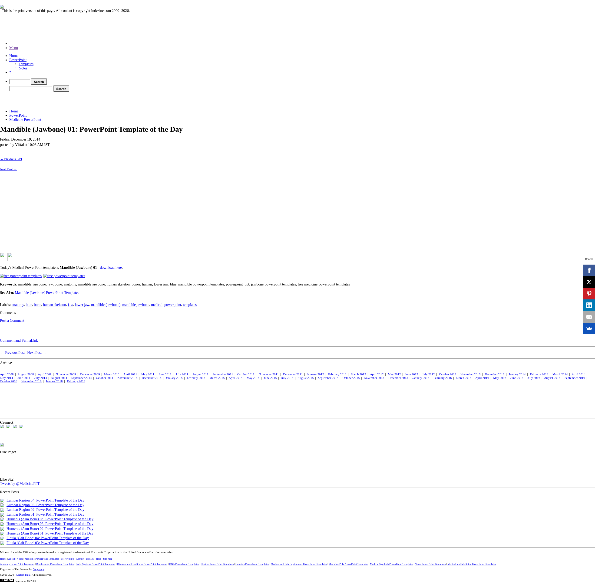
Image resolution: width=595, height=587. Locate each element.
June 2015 (270, 378)
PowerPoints (67, 558)
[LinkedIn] (589, 305)
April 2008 (7, 374)
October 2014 (104, 378)
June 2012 (411, 374)
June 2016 (516, 378)
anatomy (18, 305)
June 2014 (23, 378)
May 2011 (147, 374)
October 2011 (246, 374)
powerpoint (172, 305)
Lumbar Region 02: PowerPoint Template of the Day (45, 510)
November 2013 (470, 374)
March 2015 (217, 378)
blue (29, 305)
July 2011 (182, 374)
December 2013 (495, 374)
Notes (23, 68)
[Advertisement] (84, 99)
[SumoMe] (589, 328)
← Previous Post (11, 159)
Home (13, 56)
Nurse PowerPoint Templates (430, 564)
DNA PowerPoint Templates (184, 564)
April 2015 (235, 378)
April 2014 (578, 374)
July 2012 (428, 374)
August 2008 (26, 374)
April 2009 (45, 374)
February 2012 (337, 374)
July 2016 (534, 378)
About (11, 558)
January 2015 (174, 378)
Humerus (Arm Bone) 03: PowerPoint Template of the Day (50, 524)
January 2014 (517, 374)
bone (37, 305)
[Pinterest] (589, 293)
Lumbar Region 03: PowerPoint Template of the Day (45, 505)
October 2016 (8, 381)
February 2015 (196, 378)
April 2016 (482, 378)
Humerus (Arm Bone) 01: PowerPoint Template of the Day (50, 533)
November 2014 (127, 378)
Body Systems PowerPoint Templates (95, 564)
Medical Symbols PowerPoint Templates (391, 564)
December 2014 (152, 378)
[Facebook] (589, 270)
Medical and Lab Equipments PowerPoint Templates (299, 564)
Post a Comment (12, 320)
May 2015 (253, 378)
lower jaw (82, 305)
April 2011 (130, 374)
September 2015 (328, 378)
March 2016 (463, 378)
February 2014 (539, 374)
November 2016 (31, 381)
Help (98, 558)
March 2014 (560, 374)
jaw (70, 305)
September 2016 (575, 378)
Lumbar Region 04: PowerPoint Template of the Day (45, 500)
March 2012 (358, 374)
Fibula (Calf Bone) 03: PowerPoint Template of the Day (48, 543)
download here (111, 267)
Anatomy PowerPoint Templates (17, 564)
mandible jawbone (135, 305)
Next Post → (8, 169)
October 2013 (447, 374)
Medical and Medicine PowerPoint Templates (471, 564)
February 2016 (442, 378)
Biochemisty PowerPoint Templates (55, 564)
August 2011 (200, 374)
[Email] (589, 317)
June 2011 (165, 374)
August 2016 (552, 378)
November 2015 (374, 378)
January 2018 (54, 381)
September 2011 (223, 374)
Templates (26, 64)
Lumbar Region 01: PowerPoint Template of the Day (45, 514)
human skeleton (54, 305)
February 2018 (76, 381)
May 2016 (499, 378)
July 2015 (287, 378)
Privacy (90, 558)
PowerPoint (17, 60)
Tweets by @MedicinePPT (20, 483)
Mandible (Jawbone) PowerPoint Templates (47, 293)
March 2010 (111, 374)
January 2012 (315, 374)
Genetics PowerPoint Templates (252, 564)
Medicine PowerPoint (25, 119)
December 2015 (398, 378)
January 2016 (420, 378)
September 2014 (81, 378)
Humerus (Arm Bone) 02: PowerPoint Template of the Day (50, 529)
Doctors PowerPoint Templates (217, 564)
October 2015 (351, 378)
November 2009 (66, 374)
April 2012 (377, 374)
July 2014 (40, 378)
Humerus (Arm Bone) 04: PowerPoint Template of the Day (50, 519)
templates (190, 305)
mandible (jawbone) (105, 305)
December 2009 (90, 374)
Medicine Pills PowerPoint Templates (348, 564)
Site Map (107, 558)
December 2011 (293, 374)
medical (156, 305)
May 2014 (6, 378)
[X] (589, 282)
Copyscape (38, 569)
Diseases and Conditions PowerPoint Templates (142, 564)
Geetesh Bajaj (23, 574)
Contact (80, 558)
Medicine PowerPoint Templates (42, 558)
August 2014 (59, 378)
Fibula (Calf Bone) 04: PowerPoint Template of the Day (48, 538)
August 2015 (306, 378)
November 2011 (269, 374)
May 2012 (394, 374)
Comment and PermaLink (19, 340)
